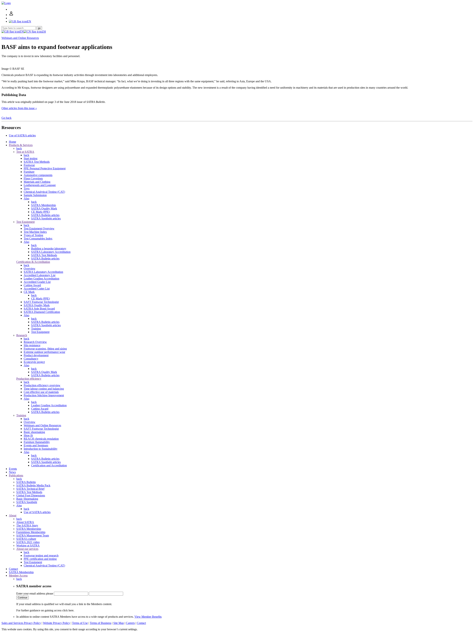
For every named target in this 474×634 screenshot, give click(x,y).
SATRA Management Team (32, 535)
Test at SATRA (25, 151)
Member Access (18, 575)
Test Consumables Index (38, 238)
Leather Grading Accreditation (41, 278)
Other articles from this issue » (19, 108)
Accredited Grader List (37, 281)
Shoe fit (28, 435)
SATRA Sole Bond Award (39, 308)
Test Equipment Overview (39, 228)
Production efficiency (28, 378)
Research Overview (35, 342)
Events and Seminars (36, 445)
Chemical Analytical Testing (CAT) (44, 191)
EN (22, 31)
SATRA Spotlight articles (46, 218)
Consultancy (31, 358)
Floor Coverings (33, 178)
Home (12, 141)
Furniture (29, 171)
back (19, 148)
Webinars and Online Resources (20, 37)
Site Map (118, 623)
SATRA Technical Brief (30, 488)
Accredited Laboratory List (39, 275)
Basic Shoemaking (27, 498)
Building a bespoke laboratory (48, 248)
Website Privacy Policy (56, 623)
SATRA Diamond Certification (42, 311)
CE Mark (29, 291)
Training (36, 328)
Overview (29, 268)
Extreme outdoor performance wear (44, 352)
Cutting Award (32, 285)
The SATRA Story (27, 525)
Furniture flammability (37, 442)
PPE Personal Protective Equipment (45, 168)
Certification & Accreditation (33, 261)
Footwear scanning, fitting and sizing (45, 348)
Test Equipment (25, 221)
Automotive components (38, 175)
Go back (6, 117)
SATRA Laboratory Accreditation (51, 251)
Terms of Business (100, 623)
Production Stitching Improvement (44, 395)
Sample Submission (35, 195)
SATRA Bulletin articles (45, 215)
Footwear (29, 165)
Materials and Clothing (37, 181)
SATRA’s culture (26, 538)
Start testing (30, 158)
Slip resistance (32, 345)
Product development (36, 355)
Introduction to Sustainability (40, 448)
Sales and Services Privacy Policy (21, 623)
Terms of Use (80, 623)
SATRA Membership (43, 205)
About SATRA (25, 522)
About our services (27, 548)
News (12, 472)
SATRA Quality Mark (44, 208)
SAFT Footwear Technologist (41, 301)
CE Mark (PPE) (40, 211)
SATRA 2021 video (28, 542)
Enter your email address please (34, 593)
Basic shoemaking (34, 432)
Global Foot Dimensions (30, 495)
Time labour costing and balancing (44, 388)
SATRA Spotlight (26, 502)
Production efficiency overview (42, 385)
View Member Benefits (148, 616)
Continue (22, 597)
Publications (16, 475)
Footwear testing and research (41, 555)
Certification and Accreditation (49, 465)
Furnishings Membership (30, 532)
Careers (130, 623)
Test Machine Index (35, 231)
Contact (13, 568)
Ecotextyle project (34, 362)
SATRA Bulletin (26, 482)
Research (21, 335)
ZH (44, 31)
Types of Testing (33, 235)
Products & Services (21, 145)
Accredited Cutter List (37, 288)
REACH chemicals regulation (41, 438)
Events (13, 468)
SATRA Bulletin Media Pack (33, 485)
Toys (26, 188)
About (12, 515)
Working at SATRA (28, 545)
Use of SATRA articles (22, 135)
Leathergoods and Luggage (40, 185)
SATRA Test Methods (37, 161)
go (39, 28)
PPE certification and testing (40, 558)
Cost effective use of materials (41, 392)
